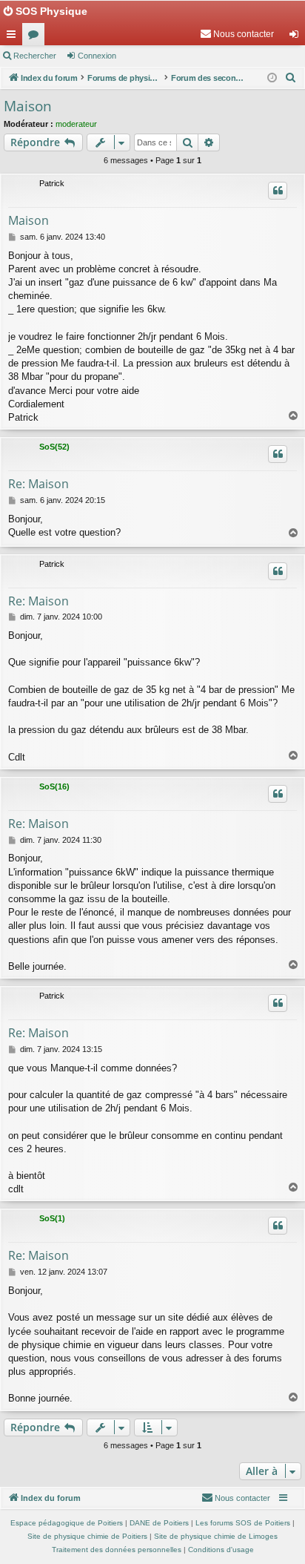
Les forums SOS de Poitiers (242, 1523)
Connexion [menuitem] (297, 37)
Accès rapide (14, 37)
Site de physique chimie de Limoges (216, 1536)
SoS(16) (54, 786)
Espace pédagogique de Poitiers (66, 1523)
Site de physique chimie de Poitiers (87, 1536)
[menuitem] (237, 34)
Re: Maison (38, 483)
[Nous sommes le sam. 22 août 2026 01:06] (272, 78)
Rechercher (34, 55)
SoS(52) (54, 446)
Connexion (97, 55)
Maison (28, 106)
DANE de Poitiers (159, 1523)
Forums (36, 37)
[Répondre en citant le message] (277, 191)
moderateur (76, 123)
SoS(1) (52, 1218)
